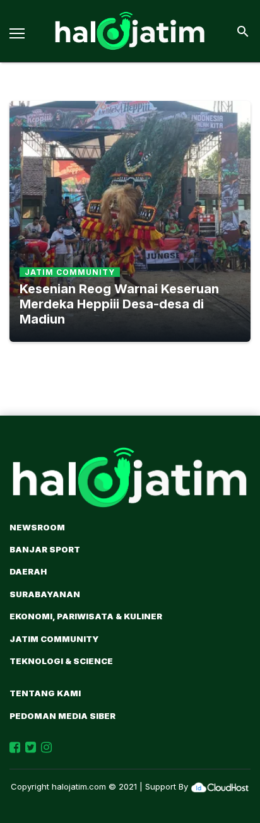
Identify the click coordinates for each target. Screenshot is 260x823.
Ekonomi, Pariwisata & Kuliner (85, 616)
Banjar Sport (44, 549)
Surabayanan (44, 594)
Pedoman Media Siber (62, 716)
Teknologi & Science (61, 661)
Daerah (28, 571)
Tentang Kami (45, 693)
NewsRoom (37, 527)
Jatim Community (53, 639)
